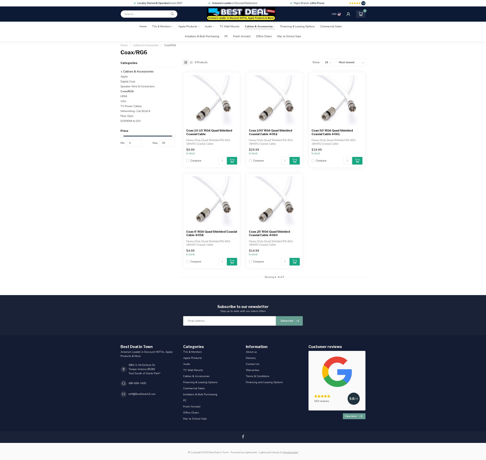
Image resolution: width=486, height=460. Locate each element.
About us (251, 352)
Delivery (251, 358)
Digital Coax (128, 81)
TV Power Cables (131, 106)
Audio (208, 26)
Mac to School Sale (289, 36)
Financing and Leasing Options (264, 382)
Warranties (252, 370)
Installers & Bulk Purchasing (202, 36)
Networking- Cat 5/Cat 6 (135, 111)
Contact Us (252, 364)
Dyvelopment (290, 452)
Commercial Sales (331, 26)
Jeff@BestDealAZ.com (142, 394)
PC (226, 36)
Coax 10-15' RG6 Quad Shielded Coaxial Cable (209, 132)
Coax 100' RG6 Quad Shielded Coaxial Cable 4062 (270, 132)
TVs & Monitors (161, 26)
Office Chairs (264, 36)
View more (351, 416)
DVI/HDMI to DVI (130, 121)
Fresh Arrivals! (242, 36)
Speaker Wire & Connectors (138, 86)
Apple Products (187, 26)
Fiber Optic (127, 116)
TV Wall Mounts (229, 26)
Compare (195, 160)
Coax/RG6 (170, 45)
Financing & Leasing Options (297, 26)
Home (143, 26)
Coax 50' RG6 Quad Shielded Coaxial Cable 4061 (332, 132)
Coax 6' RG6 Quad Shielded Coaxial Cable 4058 (211, 233)
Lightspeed (250, 452)
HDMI (124, 96)
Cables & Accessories (259, 26)
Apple (124, 76)
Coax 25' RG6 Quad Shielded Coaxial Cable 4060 (269, 233)
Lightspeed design (269, 452)
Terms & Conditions (257, 376)
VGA (123, 101)
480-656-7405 (137, 383)
